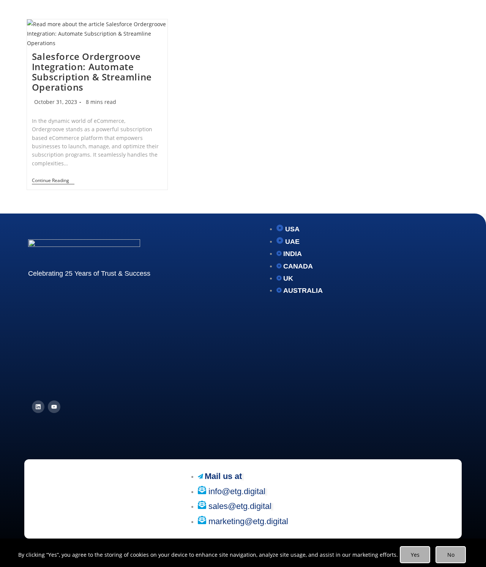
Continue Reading (53, 181)
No (450, 554)
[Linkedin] (38, 407)
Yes (415, 554)
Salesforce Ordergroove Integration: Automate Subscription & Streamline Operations (92, 72)
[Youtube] (54, 407)
